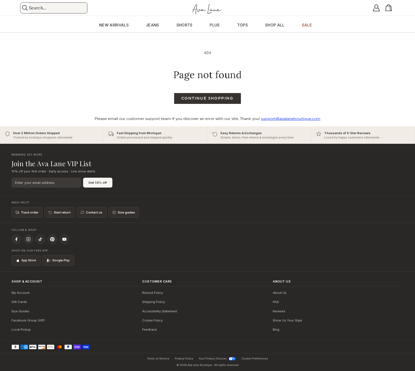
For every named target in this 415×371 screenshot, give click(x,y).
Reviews (279, 311)
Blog (276, 329)
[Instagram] (28, 239)
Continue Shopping (207, 98)
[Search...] (24, 8)
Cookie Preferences (254, 358)
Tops (242, 25)
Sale (307, 25)
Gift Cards (19, 302)
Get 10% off (97, 182)
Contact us (94, 212)
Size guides (126, 212)
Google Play (61, 260)
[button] (389, 7)
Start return (62, 212)
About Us (280, 293)
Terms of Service (158, 358)
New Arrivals (114, 25)
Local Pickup (21, 329)
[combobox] (58, 8)
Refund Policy (152, 293)
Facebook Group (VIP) (28, 320)
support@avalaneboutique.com (290, 119)
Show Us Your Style (287, 320)
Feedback (149, 329)
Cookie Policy (152, 320)
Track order (29, 212)
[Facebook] (16, 239)
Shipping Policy (153, 302)
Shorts (185, 25)
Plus (215, 25)
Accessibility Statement (159, 311)
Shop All (275, 25)
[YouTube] (64, 239)
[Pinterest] (52, 239)
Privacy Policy (184, 358)
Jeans (152, 25)
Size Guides (20, 311)
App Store (28, 260)
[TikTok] (40, 239)
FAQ (276, 302)
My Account (21, 293)
